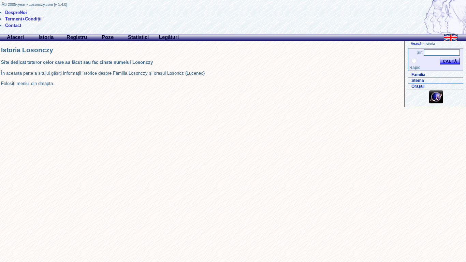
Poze (108, 37)
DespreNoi (16, 12)
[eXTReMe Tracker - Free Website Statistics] (436, 102)
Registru (77, 37)
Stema (417, 80)
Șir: (420, 52)
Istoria (46, 37)
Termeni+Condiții (23, 18)
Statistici (138, 37)
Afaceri (15, 37)
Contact (13, 25)
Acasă (416, 43)
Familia (418, 75)
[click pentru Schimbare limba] (450, 37)
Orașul (417, 86)
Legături (169, 37)
